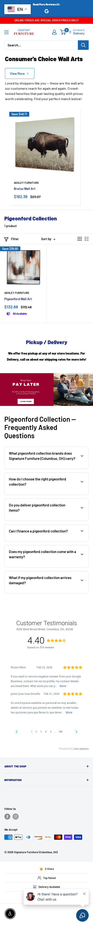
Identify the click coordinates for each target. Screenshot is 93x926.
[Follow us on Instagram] (16, 817)
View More (17, 73)
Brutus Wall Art (24, 188)
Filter (15, 239)
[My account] (54, 32)
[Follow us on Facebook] (7, 817)
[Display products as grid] (80, 239)
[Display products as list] (87, 239)
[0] (63, 32)
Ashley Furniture (26, 182)
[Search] (83, 45)
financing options (40, 541)
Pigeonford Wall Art (18, 299)
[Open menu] (6, 32)
